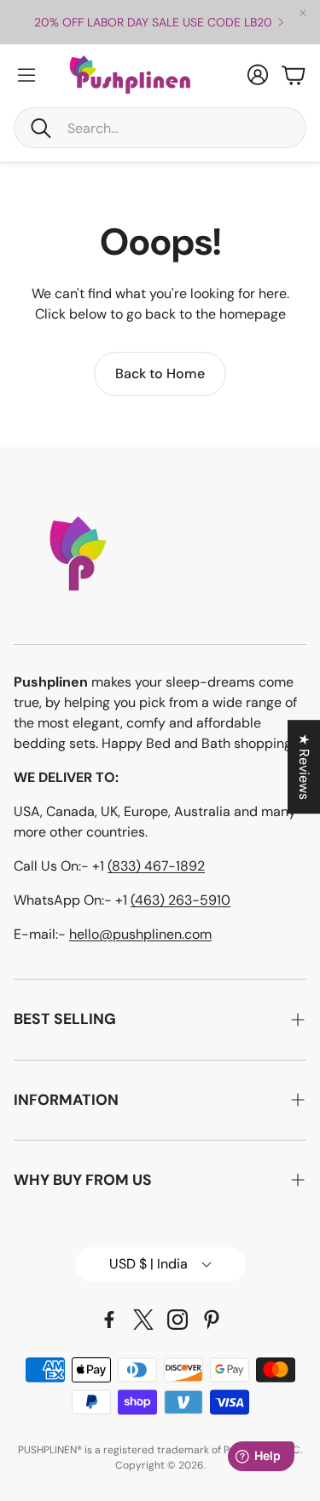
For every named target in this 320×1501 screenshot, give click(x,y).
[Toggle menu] (26, 75)
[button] (160, 127)
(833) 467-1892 (156, 866)
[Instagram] (177, 1319)
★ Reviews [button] (304, 766)
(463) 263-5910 (180, 900)
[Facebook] (109, 1319)
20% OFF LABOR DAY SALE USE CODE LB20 (153, 22)
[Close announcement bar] (303, 13)
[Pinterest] (211, 1319)
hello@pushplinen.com (140, 934)
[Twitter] (143, 1319)
